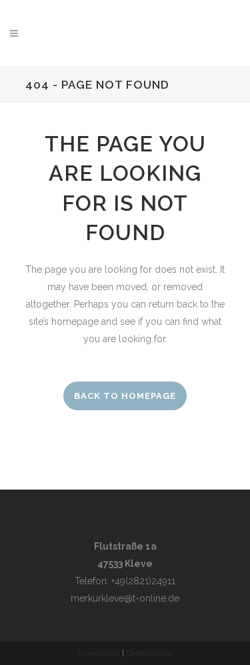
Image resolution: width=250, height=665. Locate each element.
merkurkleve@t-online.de (125, 598)
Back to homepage (125, 396)
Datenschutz (149, 653)
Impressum (99, 653)
